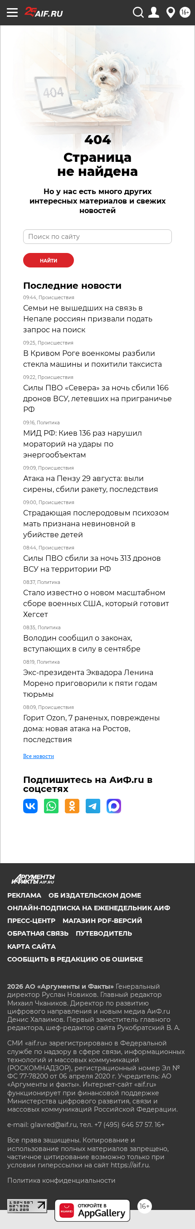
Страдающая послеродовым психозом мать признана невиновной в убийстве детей (96, 524)
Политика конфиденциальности (61, 1180)
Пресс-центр (31, 921)
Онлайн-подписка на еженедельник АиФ (88, 908)
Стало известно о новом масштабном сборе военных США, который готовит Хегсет (96, 603)
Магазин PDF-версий (102, 921)
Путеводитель (104, 933)
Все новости (38, 756)
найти (48, 261)
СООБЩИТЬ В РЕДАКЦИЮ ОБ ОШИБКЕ (75, 959)
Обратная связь (37, 933)
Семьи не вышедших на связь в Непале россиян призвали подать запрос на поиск (87, 319)
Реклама (24, 895)
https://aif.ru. (130, 1165)
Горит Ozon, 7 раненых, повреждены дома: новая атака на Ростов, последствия (91, 729)
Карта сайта (31, 946)
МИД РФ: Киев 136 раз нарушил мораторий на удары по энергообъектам (82, 444)
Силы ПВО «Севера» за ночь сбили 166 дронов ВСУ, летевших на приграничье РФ (97, 399)
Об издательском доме (95, 895)
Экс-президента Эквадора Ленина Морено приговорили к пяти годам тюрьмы (90, 683)
